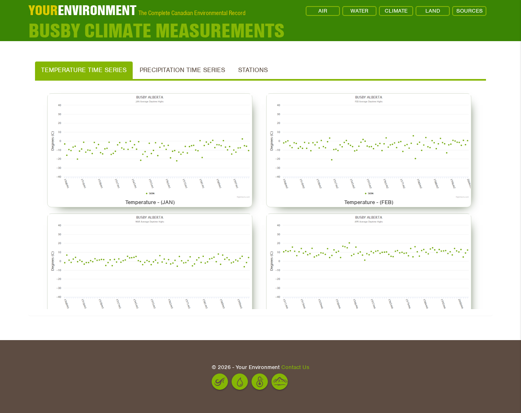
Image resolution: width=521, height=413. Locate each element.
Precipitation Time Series (182, 70)
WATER (359, 10)
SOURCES (469, 10)
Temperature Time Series (84, 70)
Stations (253, 70)
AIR (322, 10)
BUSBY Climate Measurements (156, 30)
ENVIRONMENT (82, 10)
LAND (432, 10)
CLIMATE (396, 10)
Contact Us (295, 367)
